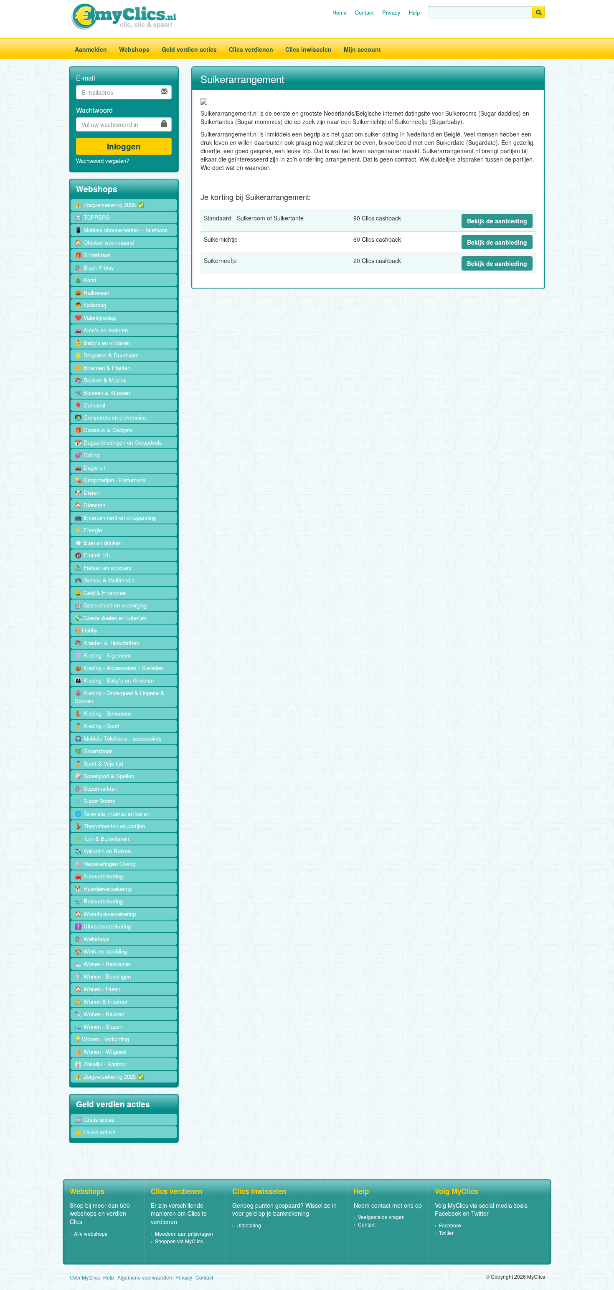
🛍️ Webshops (92, 939)
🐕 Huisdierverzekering (103, 889)
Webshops (134, 49)
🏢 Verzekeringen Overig (105, 864)
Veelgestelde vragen (381, 1216)
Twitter (446, 1232)
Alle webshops (90, 1233)
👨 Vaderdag (90, 305)
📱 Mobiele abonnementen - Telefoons (121, 230)
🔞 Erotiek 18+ (93, 555)
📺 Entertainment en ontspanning (115, 517)
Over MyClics (85, 1277)
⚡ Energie (88, 530)
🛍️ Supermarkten (96, 788)
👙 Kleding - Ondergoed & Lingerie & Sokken (119, 697)
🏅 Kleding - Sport (97, 726)
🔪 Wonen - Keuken (99, 1014)
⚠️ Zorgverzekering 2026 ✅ (110, 205)
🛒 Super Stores (95, 801)
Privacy (391, 12)
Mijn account (362, 49)
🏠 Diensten (90, 505)
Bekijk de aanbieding (497, 221)
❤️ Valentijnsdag (95, 317)
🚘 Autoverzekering (99, 876)
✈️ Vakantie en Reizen (103, 851)
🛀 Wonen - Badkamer (102, 964)
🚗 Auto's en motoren (101, 330)
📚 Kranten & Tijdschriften (107, 643)
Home (339, 12)
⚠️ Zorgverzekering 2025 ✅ (110, 1076)
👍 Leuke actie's (95, 1132)
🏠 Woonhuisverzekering (105, 914)
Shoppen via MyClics (179, 1240)
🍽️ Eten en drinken (98, 542)
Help (414, 12)
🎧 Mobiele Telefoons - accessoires (118, 738)
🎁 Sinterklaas (93, 255)
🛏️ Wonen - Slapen (98, 1026)
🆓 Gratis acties (94, 1119)
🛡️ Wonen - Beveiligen (103, 976)
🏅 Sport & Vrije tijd (99, 763)
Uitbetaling (248, 1225)
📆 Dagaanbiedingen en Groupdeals (118, 442)
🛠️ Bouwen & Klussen (102, 393)
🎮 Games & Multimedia (104, 580)
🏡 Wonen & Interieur (101, 1001)
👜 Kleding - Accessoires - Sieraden (119, 668)
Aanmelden (91, 49)
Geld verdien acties (189, 49)
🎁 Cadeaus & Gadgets (104, 430)
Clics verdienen (251, 49)
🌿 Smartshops (94, 751)
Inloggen (124, 146)
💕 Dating (87, 455)
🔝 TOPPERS (92, 217)
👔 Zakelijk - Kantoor (100, 1064)
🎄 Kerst (85, 280)
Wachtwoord (94, 110)
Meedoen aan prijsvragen (184, 1233)
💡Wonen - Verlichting (102, 1039)
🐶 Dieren (87, 492)
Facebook (450, 1225)
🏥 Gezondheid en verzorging (111, 605)
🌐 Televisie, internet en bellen (112, 813)
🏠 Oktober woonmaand (104, 242)
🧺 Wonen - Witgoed (100, 1051)
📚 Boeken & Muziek (101, 380)
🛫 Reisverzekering (99, 901)
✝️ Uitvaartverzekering (103, 926)
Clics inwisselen (308, 49)
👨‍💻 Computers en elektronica (110, 417)
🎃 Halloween (92, 292)
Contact (364, 12)
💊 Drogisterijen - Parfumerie (110, 480)
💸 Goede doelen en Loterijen (111, 618)
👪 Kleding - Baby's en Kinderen (114, 680)
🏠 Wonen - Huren (97, 989)
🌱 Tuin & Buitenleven (102, 838)
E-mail (85, 78)
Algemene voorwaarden (144, 1277)
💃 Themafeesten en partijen (110, 826)
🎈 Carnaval (90, 405)
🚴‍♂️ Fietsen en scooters (103, 568)
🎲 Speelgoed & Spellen (104, 776)
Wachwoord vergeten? (102, 160)
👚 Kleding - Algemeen (103, 655)
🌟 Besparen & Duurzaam (107, 355)
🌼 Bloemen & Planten (102, 368)
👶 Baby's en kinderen (102, 343)
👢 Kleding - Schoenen (103, 713)
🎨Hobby (86, 630)
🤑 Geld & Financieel (101, 593)
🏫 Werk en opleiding (101, 951)
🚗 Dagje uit (90, 467)
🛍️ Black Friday (94, 267)
